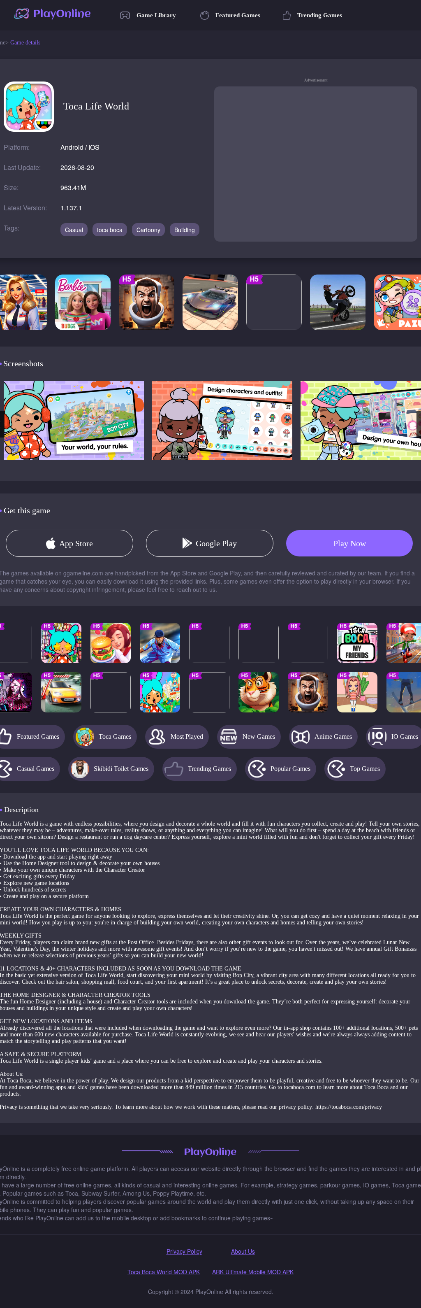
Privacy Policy (184, 1251)
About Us (243, 1251)
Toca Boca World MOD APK (163, 1272)
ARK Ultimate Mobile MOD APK (253, 1272)
